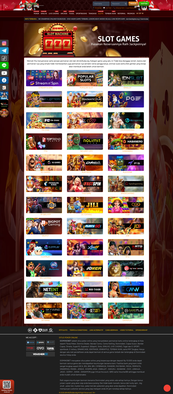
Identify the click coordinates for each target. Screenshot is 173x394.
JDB (127, 236)
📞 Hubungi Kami (119, 8)
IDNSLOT (127, 88)
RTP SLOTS (63, 330)
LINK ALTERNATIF (96, 330)
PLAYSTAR (127, 172)
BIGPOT (45, 236)
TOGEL (71, 13)
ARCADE (64, 13)
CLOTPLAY (45, 257)
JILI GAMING (86, 214)
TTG (45, 151)
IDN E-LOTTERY (45, 109)
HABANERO (127, 151)
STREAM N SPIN (45, 88)
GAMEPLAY (127, 320)
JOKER (86, 278)
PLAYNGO (86, 236)
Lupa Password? (131, 8)
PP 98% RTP (45, 214)
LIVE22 (86, 257)
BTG (127, 278)
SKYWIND (45, 320)
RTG (127, 257)
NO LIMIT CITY (86, 151)
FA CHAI (45, 130)
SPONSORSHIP (141, 330)
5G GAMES (45, 172)
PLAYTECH (86, 172)
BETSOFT (86, 320)
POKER (36, 13)
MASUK (133, 4)
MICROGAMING (127, 130)
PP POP (86, 130)
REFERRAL (122, 14)
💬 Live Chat (107, 8)
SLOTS (100, 13)
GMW (127, 299)
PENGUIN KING (45, 193)
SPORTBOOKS (81, 14)
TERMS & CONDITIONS (78, 330)
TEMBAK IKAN (110, 13)
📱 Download (97, 8)
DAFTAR (144, 4)
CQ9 (127, 214)
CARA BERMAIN (111, 330)
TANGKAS (93, 14)
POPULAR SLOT (86, 88)
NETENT (45, 299)
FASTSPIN (86, 193)
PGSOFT (127, 109)
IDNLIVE (44, 13)
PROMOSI (131, 14)
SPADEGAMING (127, 193)
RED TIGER (86, 299)
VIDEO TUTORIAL (126, 330)
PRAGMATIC (86, 109)
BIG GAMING (45, 278)
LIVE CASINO (54, 13)
